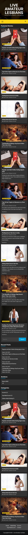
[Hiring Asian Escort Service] (14, 109)
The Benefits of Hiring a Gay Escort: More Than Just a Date (13, 369)
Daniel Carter (5, 49)
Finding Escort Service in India (10, 95)
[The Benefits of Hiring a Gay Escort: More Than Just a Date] (14, 133)
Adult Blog (13, 525)
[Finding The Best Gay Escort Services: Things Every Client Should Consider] (14, 314)
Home (7, 525)
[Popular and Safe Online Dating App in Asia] (14, 37)
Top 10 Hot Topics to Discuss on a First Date (13, 71)
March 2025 (5, 381)
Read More (4, 181)
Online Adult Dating (6, 44)
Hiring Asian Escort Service (9, 119)
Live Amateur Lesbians (14, 9)
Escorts (4, 91)
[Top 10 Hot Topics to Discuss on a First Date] (14, 61)
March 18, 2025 (13, 49)
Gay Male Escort (6, 139)
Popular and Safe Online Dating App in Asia (13, 47)
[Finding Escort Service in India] (14, 85)
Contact (19, 527)
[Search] (25, 21)
